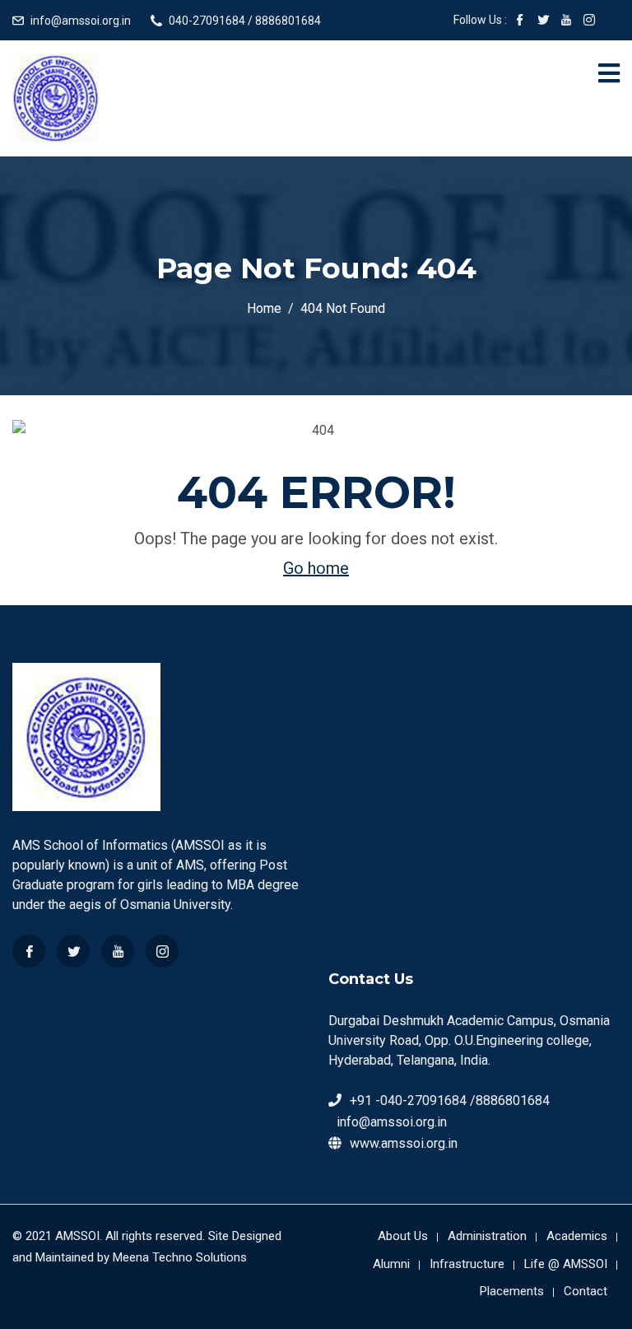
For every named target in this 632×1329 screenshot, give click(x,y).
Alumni (391, 1264)
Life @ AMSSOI (565, 1264)
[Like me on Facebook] (520, 21)
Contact (585, 1291)
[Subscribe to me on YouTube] (566, 21)
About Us (403, 1236)
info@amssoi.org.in (80, 20)
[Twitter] (73, 951)
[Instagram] (162, 951)
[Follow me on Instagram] (589, 21)
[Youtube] (117, 951)
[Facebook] (28, 951)
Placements (512, 1291)
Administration (487, 1236)
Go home (316, 568)
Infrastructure (467, 1264)
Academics (576, 1236)
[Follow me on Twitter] (543, 21)
